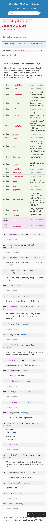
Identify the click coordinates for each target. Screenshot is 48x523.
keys (15, 181)
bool (5, 247)
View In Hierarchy (9, 55)
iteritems (17, 169)
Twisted (14, 4)
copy (15, 138)
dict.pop (12, 432)
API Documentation (30, 4)
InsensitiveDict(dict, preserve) (29, 51)
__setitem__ (18, 126)
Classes (25, 9)
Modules (16, 9)
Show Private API (9, 29)
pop (14, 186)
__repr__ (17, 115)
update (16, 210)
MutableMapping (31, 43)
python (19, 21)
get (14, 146)
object (31, 245)
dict (12, 493)
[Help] (41, 13)
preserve (17, 226)
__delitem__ (18, 85)
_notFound (36, 423)
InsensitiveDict (15, 25)
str (40, 43)
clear (15, 134)
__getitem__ (18, 95)
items (15, 164)
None (30, 270)
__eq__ (16, 89)
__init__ (17, 103)
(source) (12, 46)
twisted (7, 21)
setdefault (18, 199)
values (16, 215)
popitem (16, 190)
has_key (16, 157)
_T (4, 46)
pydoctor (10, 520)
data (15, 220)
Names (34, 9)
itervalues (18, 176)
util (29, 21)
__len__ (16, 109)
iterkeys (17, 173)
